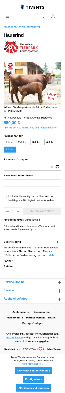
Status (52, 317)
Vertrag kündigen (32, 323)
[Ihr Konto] (53, 16)
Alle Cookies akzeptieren (33, 387)
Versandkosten (14, 337)
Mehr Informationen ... (32, 364)
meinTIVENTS (15, 317)
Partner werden (35, 317)
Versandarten (41, 311)
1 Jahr (9, 142)
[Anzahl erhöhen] (18, 211)
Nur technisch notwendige (33, 370)
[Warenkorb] (59, 14)
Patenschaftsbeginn (16, 159)
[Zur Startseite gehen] (32, 6)
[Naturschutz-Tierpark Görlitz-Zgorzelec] (21, 46)
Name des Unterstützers (18, 175)
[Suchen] (44, 16)
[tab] (32, 248)
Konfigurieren (33, 379)
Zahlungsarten (21, 311)
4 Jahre (50, 142)
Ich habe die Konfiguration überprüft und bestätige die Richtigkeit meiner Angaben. (31, 198)
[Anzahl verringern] (7, 211)
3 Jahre (36, 142)
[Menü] (8, 16)
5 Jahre (10, 149)
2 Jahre (22, 142)
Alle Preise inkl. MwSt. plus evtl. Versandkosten (30, 127)
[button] (32, 160)
